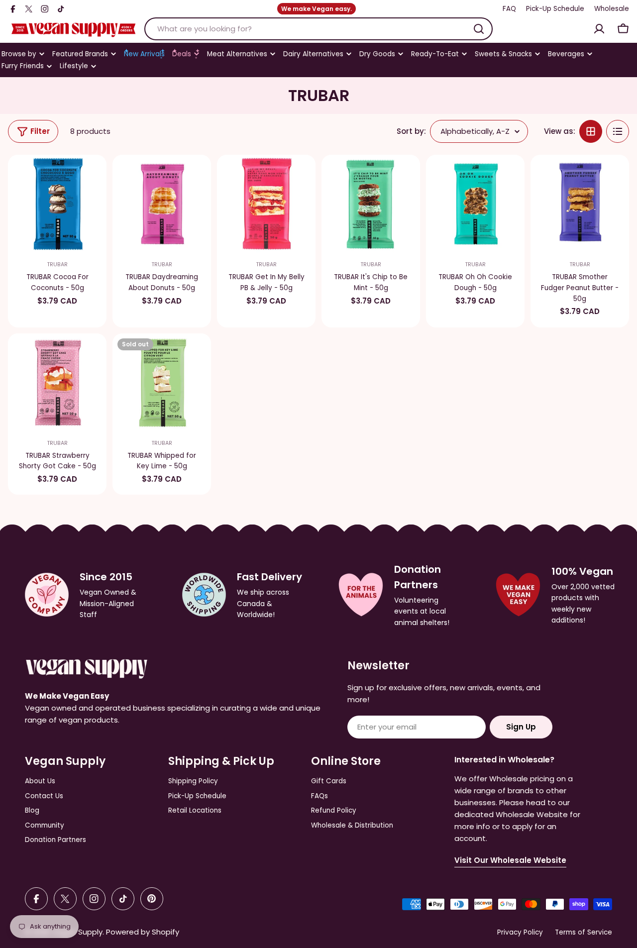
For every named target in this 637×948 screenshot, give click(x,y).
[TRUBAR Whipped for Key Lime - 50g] (161, 382)
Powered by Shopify (142, 932)
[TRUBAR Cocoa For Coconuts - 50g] (57, 204)
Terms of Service (583, 932)
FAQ (509, 8)
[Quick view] (92, 176)
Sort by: (411, 131)
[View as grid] (590, 131)
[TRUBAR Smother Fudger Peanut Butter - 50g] (580, 204)
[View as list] (617, 131)
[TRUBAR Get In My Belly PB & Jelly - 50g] (266, 204)
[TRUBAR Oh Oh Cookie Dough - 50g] (475, 204)
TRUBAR (57, 264)
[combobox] (318, 28)
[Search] (479, 29)
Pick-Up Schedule (555, 8)
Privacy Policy (520, 932)
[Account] (599, 29)
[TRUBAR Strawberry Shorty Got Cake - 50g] (57, 382)
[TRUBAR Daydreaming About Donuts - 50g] (161, 204)
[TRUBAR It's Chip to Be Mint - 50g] (370, 204)
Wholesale (611, 8)
